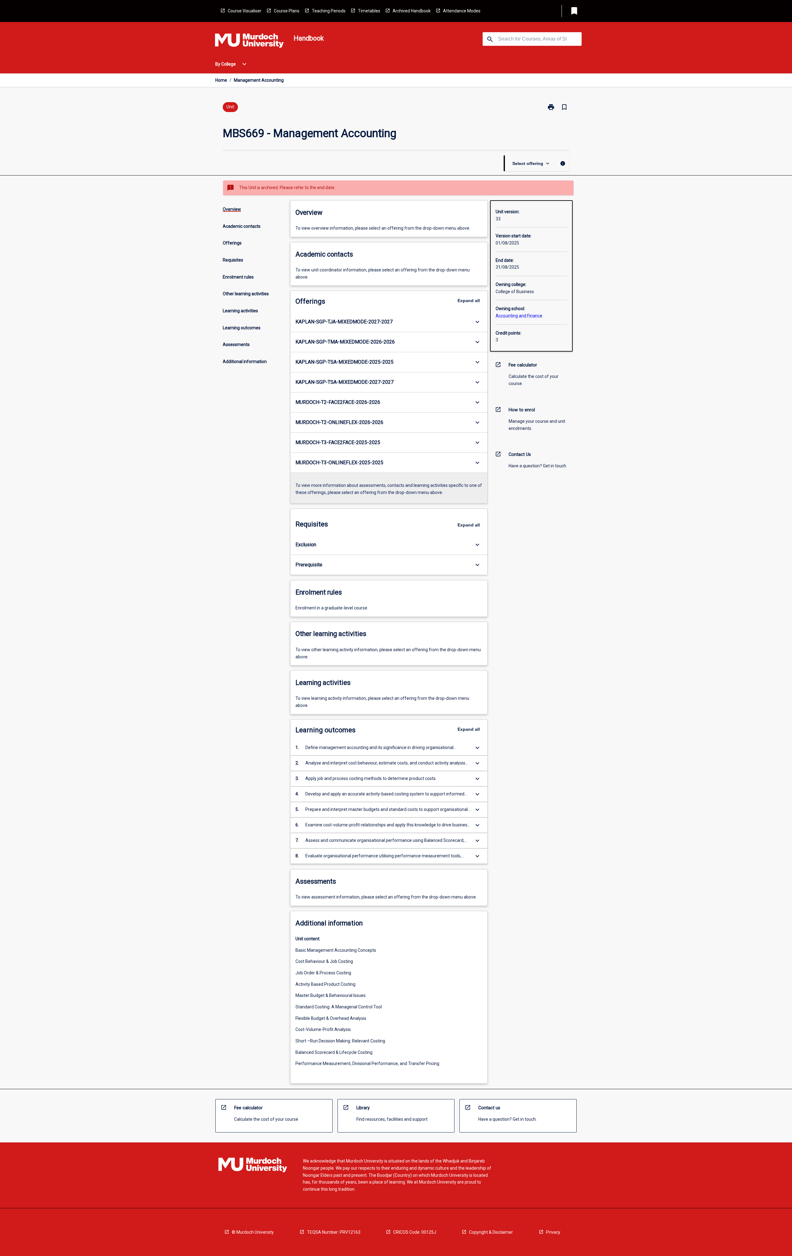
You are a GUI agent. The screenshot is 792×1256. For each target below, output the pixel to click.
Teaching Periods (329, 10)
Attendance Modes (461, 10)
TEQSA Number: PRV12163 (333, 1232)
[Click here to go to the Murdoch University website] (249, 41)
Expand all (469, 300)
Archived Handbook (412, 10)
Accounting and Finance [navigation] (519, 315)
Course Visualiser (244, 10)
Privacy (553, 1232)
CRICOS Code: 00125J (414, 1232)
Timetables (369, 10)
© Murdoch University (253, 1232)
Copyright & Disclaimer (491, 1232)
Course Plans (286, 10)
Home (221, 80)
